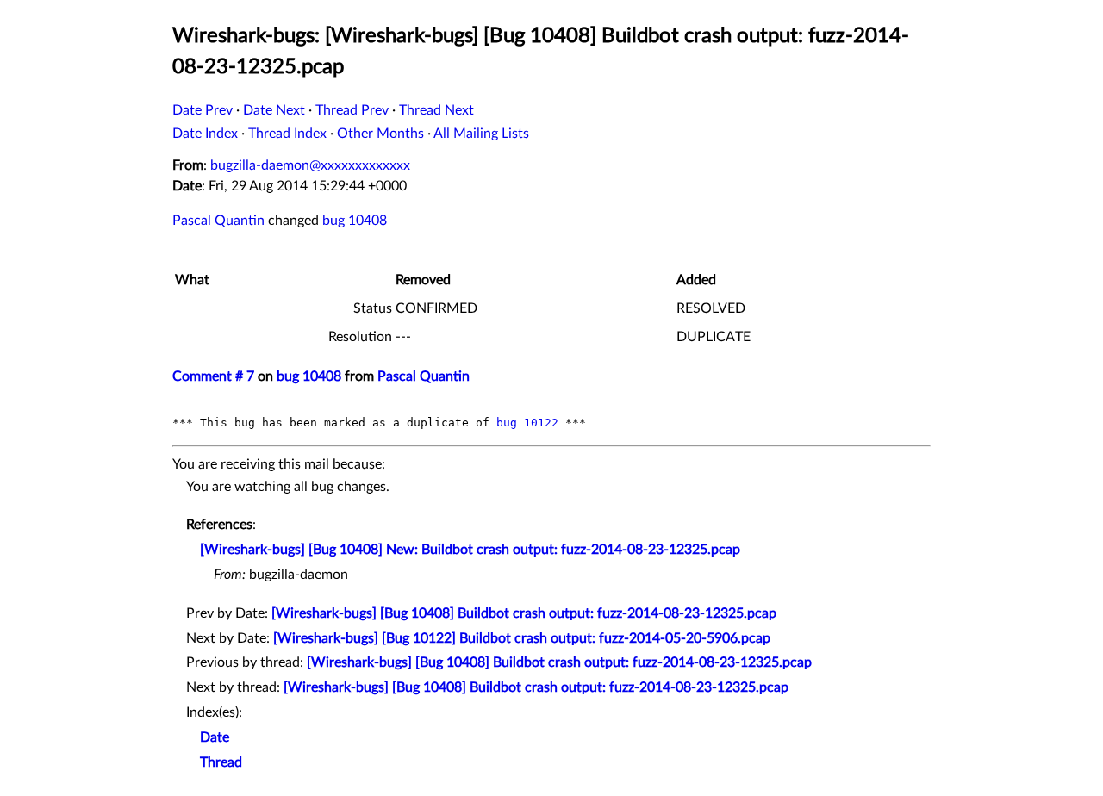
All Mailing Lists (481, 133)
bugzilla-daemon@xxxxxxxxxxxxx (310, 165)
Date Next (274, 110)
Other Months (380, 133)
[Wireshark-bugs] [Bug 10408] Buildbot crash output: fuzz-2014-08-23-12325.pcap (523, 613)
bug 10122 (527, 422)
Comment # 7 (213, 376)
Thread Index (287, 133)
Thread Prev (352, 110)
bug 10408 (354, 220)
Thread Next (436, 110)
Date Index (205, 133)
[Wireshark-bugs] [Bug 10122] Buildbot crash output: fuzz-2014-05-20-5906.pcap (521, 638)
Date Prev (202, 110)
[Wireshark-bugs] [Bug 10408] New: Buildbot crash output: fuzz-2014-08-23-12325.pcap (470, 550)
